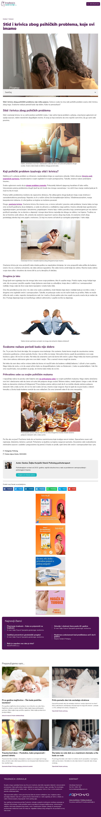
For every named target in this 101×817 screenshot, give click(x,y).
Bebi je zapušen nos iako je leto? (20, 643)
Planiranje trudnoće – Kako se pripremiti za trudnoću (25, 627)
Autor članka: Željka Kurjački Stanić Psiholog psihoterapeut (43, 463)
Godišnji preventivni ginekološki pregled (24, 635)
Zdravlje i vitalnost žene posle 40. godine (71, 626)
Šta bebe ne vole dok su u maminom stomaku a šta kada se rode (75, 754)
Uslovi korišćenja (74, 800)
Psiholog (11, 19)
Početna (5, 19)
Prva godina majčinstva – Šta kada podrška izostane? (21, 701)
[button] (95, 92)
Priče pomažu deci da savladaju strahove (70, 700)
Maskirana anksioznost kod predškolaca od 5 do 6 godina (74, 636)
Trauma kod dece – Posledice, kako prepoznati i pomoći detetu (23, 754)
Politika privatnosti (86, 800)
